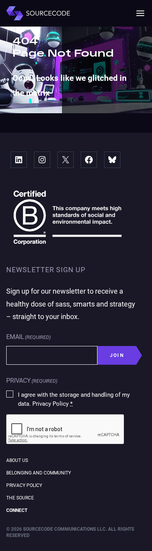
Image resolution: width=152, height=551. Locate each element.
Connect (16, 510)
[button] (140, 13)
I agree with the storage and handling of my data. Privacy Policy (74, 399)
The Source (20, 498)
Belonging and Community (38, 473)
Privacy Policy (24, 485)
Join (117, 355)
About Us (17, 460)
